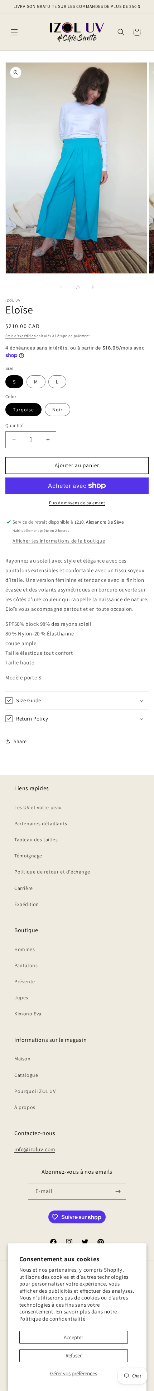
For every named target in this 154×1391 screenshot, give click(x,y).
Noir (57, 409)
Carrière (23, 888)
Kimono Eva (28, 1013)
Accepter (73, 1337)
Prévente (24, 981)
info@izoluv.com (34, 1149)
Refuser (74, 1355)
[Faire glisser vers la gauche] (61, 287)
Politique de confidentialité (52, 1318)
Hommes (24, 949)
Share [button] (20, 741)
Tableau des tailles (36, 839)
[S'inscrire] (118, 1191)
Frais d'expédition (20, 335)
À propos (24, 1107)
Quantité (14, 425)
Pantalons (26, 965)
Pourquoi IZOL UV (35, 1091)
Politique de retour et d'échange (52, 871)
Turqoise (23, 409)
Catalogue (26, 1075)
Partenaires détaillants (40, 823)
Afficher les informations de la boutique (59, 541)
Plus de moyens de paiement (77, 502)
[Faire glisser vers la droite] (93, 287)
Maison (22, 1058)
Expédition (26, 904)
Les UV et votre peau (38, 807)
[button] (14, 32)
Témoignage (28, 855)
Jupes (21, 997)
